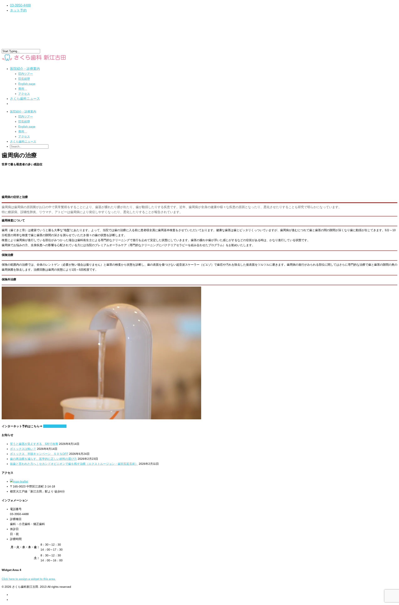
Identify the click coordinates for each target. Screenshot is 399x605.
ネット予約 (18, 10)
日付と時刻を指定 (54, 426)
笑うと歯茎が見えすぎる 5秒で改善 (34, 443)
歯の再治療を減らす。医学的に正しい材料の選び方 (43, 458)
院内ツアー (25, 73)
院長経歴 (24, 78)
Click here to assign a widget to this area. (29, 578)
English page (26, 83)
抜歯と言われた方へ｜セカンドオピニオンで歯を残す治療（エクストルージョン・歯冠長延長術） (74, 463)
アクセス (24, 93)
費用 (22, 88)
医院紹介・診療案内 (23, 111)
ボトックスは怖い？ (23, 448)
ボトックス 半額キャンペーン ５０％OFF (39, 453)
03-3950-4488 (20, 5)
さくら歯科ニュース (25, 98)
